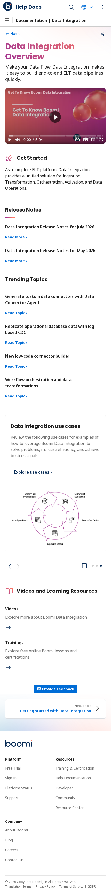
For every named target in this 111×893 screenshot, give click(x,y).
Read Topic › (16, 312)
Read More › (16, 237)
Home (15, 33)
